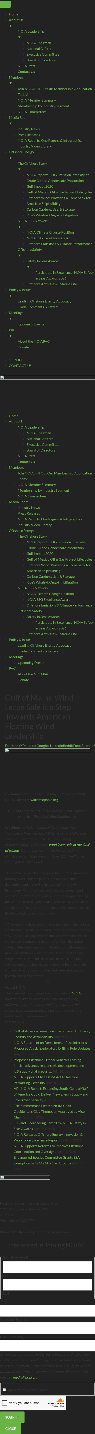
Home (13, 416)
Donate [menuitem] (23, 347)
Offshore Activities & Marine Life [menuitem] (52, 284)
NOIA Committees (32, 496)
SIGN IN (15, 360)
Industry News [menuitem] (29, 129)
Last (6, 1293)
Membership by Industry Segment (43, 490)
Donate (23, 680)
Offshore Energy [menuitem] (21, 155)
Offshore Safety (30, 611)
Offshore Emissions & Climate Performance (59, 605)
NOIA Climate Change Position (50, 593)
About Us (16, 421)
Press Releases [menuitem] (29, 134)
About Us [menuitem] (16, 23)
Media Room (18, 502)
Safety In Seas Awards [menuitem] (43, 264)
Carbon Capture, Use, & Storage (51, 576)
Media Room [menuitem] (18, 120)
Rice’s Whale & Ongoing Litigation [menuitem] (52, 215)
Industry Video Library (35, 525)
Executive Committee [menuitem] (43, 54)
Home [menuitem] (13, 14)
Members (16, 467)
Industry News (29, 507)
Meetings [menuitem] (16, 315)
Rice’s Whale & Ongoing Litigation (52, 582)
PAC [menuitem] (12, 333)
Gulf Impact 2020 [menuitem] (40, 186)
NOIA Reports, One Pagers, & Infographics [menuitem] (50, 140)
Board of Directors (41, 450)
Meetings (16, 657)
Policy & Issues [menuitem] (20, 292)
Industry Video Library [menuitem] (35, 146)
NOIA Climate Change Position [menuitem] (50, 232)
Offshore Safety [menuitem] (30, 252)
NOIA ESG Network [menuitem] (33, 224)
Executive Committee (43, 444)
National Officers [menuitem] (40, 48)
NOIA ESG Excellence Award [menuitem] (48, 238)
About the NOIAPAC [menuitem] (34, 341)
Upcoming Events (31, 662)
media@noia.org (25, 1377)
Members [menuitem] (16, 80)
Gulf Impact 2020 (40, 553)
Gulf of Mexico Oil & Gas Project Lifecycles (59, 559)
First (6, 1276)
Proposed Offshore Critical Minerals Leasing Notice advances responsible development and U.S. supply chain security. (49, 1065)
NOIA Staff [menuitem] (26, 66)
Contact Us (26, 461)
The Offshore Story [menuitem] (32, 166)
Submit (12, 1417)
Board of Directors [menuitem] (41, 60)
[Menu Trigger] (5, 4)
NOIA (76, 993)
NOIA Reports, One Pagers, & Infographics (50, 519)
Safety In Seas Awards (43, 616)
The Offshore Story (32, 536)
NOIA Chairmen (39, 433)
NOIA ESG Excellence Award (48, 599)
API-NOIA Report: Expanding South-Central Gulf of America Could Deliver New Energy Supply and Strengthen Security (51, 1094)
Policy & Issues (20, 639)
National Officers (40, 438)
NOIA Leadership (31, 427)
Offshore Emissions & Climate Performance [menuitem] (59, 244)
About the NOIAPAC (34, 674)
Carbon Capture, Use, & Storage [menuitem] (51, 209)
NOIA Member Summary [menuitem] (37, 100)
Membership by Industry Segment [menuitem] (43, 106)
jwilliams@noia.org (44, 799)
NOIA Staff (26, 456)
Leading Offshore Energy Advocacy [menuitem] (44, 301)
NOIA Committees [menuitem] (32, 112)
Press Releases (29, 513)
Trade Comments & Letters (38, 651)
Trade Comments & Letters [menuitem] (38, 307)
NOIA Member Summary (37, 484)
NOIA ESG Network (33, 588)
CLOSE (10, 1428)
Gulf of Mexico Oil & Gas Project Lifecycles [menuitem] (59, 192)
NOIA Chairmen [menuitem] (39, 43)
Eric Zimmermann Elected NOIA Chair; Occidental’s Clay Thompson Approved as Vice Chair (49, 1111)
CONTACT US (20, 365)
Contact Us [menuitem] (26, 71)
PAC (12, 668)
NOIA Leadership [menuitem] (31, 34)
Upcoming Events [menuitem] (31, 324)
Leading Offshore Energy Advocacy (44, 645)
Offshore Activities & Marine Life (52, 634)
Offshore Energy (21, 530)
